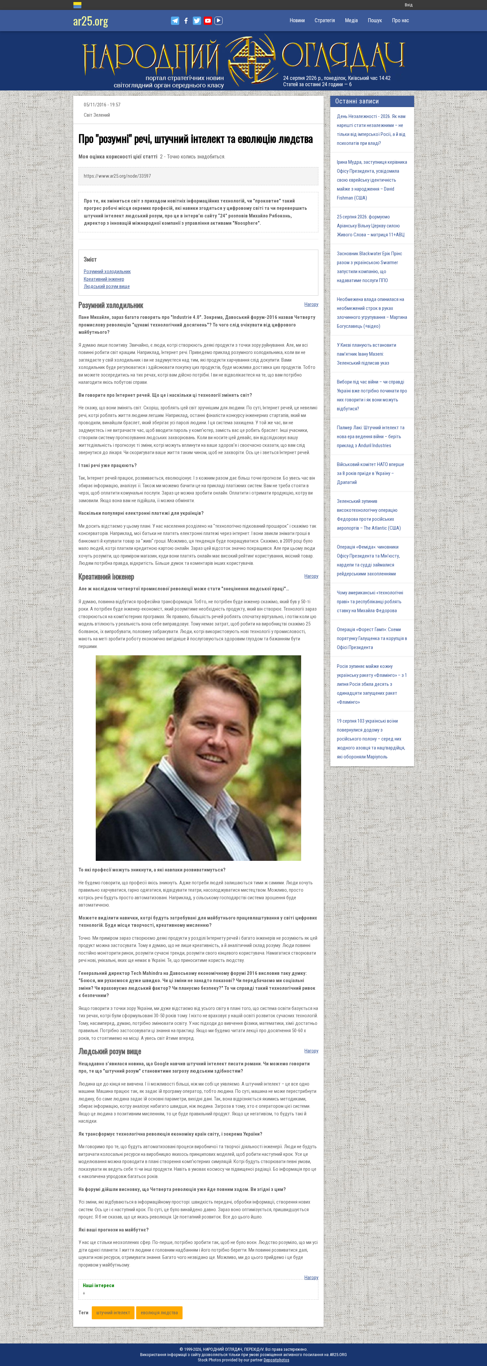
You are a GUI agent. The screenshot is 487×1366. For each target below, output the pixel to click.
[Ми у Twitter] (197, 21)
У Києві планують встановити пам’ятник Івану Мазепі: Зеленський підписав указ (366, 354)
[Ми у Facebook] (186, 21)
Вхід (408, 4)
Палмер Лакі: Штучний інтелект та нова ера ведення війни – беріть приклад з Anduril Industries (371, 436)
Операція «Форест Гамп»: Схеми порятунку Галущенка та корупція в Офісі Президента (372, 638)
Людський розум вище (107, 286)
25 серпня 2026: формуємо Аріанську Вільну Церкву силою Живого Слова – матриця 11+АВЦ (371, 226)
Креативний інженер (104, 279)
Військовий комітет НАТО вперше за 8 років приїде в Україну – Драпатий (370, 473)
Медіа (351, 20)
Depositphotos (276, 1359)
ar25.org (90, 20)
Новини (297, 20)
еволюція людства (159, 1312)
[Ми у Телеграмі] (175, 21)
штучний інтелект (113, 1312)
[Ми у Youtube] (208, 21)
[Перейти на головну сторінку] (243, 60)
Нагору (311, 304)
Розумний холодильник (107, 271)
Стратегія (325, 20)
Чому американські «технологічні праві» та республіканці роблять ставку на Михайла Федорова (370, 602)
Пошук (375, 20)
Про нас (400, 20)
